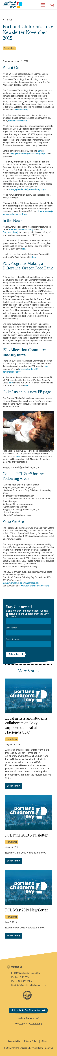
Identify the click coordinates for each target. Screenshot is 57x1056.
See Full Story (13, 786)
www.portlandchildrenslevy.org (35, 585)
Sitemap (45, 1041)
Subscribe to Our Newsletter (26, 1010)
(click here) (28, 229)
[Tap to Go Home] (13, 4)
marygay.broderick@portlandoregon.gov (28, 153)
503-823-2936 (25, 981)
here (40, 151)
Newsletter (9, 48)
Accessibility (14, 1041)
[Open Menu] (43, 4)
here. (34, 257)
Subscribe (14, 654)
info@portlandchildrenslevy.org (31, 985)
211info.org (36, 1023)
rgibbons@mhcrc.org (17, 120)
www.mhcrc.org (21, 109)
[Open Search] (52, 4)
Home (3, 20)
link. (24, 249)
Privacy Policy (30, 1041)
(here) (15, 232)
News (9, 20)
